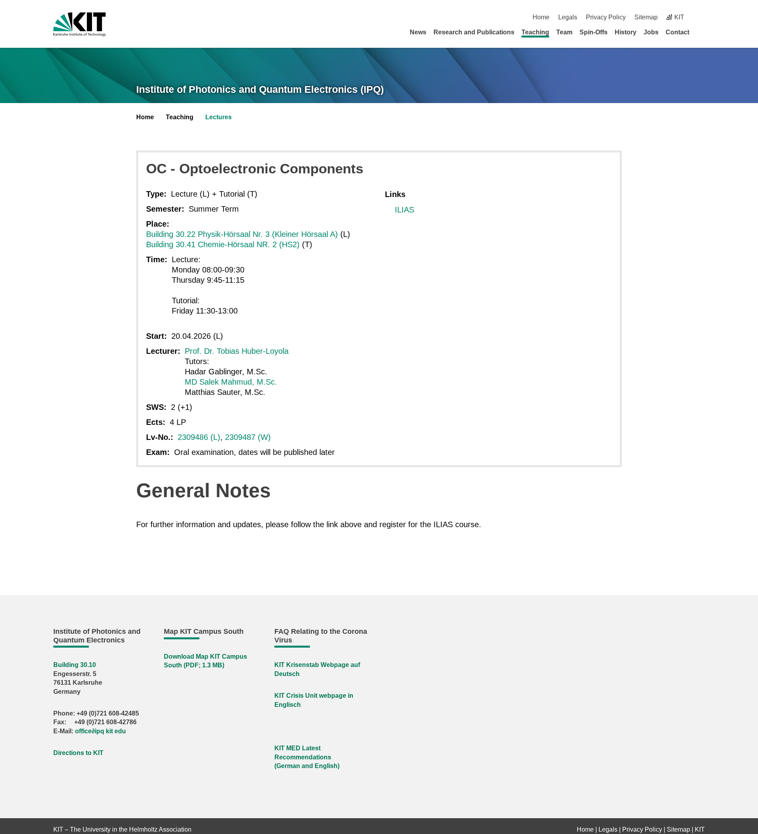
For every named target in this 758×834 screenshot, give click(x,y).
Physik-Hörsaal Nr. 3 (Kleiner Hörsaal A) (268, 234)
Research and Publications (473, 32)
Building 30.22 (172, 234)
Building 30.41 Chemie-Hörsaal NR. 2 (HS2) (223, 244)
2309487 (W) (248, 437)
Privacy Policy (606, 17)
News (418, 32)
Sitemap (646, 17)
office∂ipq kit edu (100, 731)
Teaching (535, 32)
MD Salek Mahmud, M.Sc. (231, 382)
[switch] (702, 17)
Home (541, 17)
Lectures (218, 117)
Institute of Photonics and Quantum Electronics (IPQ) (260, 89)
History (625, 32)
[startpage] (702, 32)
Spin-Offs (594, 32)
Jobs (651, 32)
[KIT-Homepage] (79, 24)
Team (564, 32)
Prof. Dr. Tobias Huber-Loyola (237, 351)
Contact (677, 32)
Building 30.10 (74, 664)
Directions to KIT (78, 752)
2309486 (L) (199, 437)
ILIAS (404, 209)
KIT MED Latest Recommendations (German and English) (307, 757)
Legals (567, 17)
